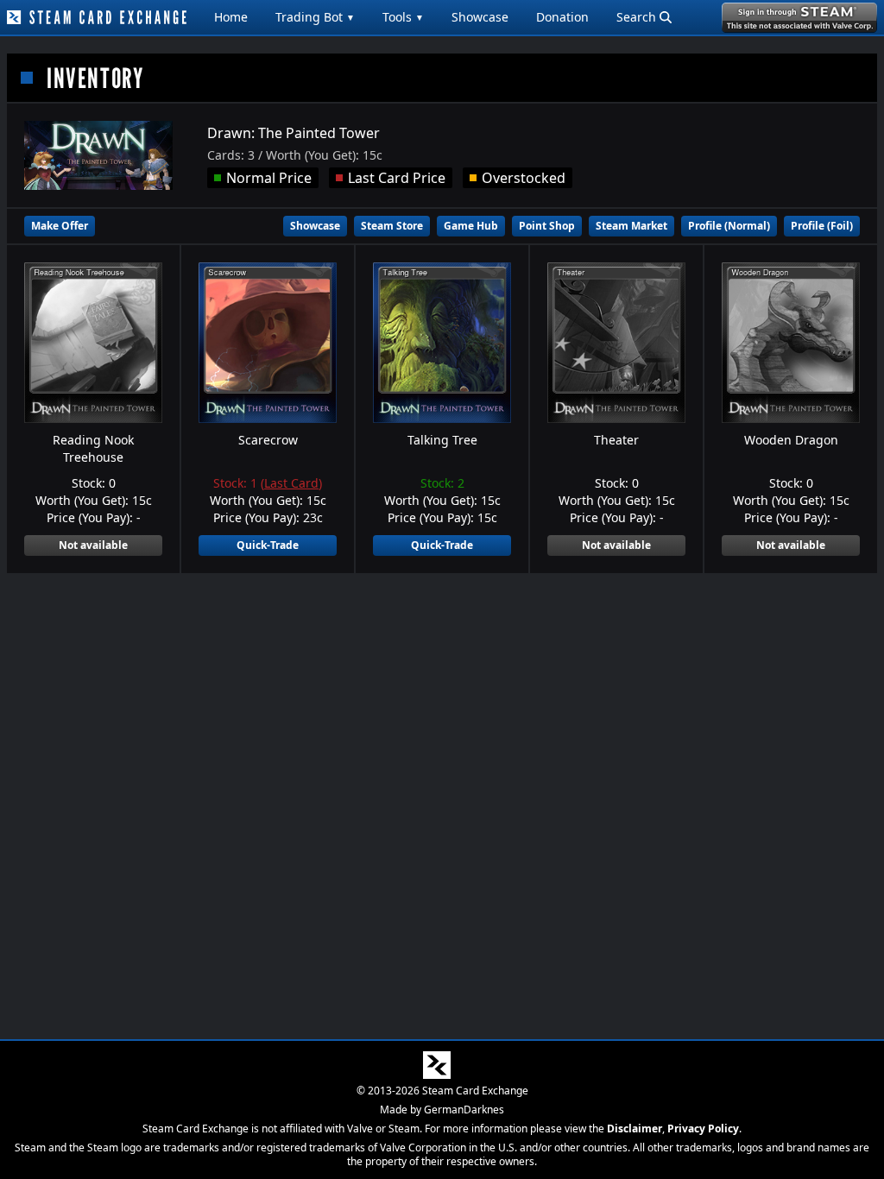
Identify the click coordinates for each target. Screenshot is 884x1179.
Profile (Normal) (729, 225)
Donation (562, 17)
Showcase (479, 17)
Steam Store (392, 225)
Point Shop (547, 225)
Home (231, 17)
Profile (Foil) (822, 225)
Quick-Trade (268, 545)
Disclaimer (634, 1128)
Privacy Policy (703, 1128)
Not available (93, 545)
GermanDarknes (464, 1109)
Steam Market (631, 225)
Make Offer (59, 225)
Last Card (291, 483)
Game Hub (471, 225)
